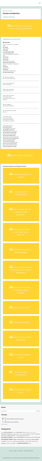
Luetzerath (3, 441)
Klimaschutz (21, 437)
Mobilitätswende (16, 441)
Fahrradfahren (28, 434)
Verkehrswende (22, 443)
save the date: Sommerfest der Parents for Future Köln (14, 418)
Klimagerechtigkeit (7, 437)
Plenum (8, 443)
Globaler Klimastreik (11, 435)
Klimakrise (15, 437)
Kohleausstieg (20, 439)
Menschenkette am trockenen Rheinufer (11, 421)
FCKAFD (32, 434)
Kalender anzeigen (4, 424)
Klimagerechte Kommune (24, 435)
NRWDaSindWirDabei (35, 441)
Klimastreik (37, 437)
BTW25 (24, 432)
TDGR (16, 443)
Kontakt (10, 450)
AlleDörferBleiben (8, 432)
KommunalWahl (35, 439)
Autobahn (14, 432)
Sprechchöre (5, 16)
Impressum (20, 450)
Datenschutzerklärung (28, 450)
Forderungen (37, 434)
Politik (11, 443)
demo (34, 432)
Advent (2, 432)
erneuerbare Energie (16, 434)
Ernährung (20, 434)
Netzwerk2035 (27, 441)
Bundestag (27, 432)
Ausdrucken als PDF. (16, 39)
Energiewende (9, 434)
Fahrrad (24, 434)
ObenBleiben (3, 443)
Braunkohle (19, 432)
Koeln (11, 439)
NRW (30, 441)
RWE (14, 443)
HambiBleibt (17, 435)
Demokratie (3, 434)
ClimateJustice (31, 432)
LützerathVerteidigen (9, 441)
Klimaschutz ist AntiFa (29, 437)
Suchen (38, 410)
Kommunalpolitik (27, 439)
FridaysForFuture (4, 435)
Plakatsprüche (12, 16)
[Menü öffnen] (40, 3)
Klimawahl (4, 439)
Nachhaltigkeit (21, 441)
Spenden (15, 450)
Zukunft (29, 443)
